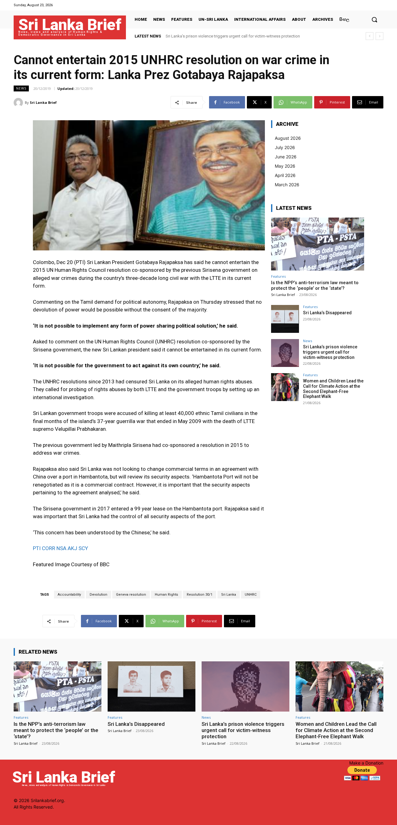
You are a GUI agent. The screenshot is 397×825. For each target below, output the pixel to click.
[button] (374, 20)
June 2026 (286, 156)
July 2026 (285, 147)
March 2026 (287, 184)
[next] (379, 36)
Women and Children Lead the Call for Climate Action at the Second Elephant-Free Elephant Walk (333, 388)
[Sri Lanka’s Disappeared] (285, 319)
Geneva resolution (131, 595)
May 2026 (285, 166)
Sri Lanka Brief (43, 102)
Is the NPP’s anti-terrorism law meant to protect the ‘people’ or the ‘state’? (315, 285)
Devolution (98, 595)
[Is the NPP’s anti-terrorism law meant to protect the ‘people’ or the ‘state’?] (317, 244)
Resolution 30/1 (199, 595)
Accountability (69, 595)
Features (278, 276)
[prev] (369, 36)
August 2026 (288, 138)
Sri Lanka (228, 595)
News (21, 88)
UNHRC (250, 595)
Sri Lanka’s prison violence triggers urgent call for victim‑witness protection (233, 36)
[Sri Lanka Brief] (19, 102)
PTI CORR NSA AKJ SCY (60, 548)
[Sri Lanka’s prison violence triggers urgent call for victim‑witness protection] (285, 353)
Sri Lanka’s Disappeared (327, 312)
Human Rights (166, 595)
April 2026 (285, 175)
